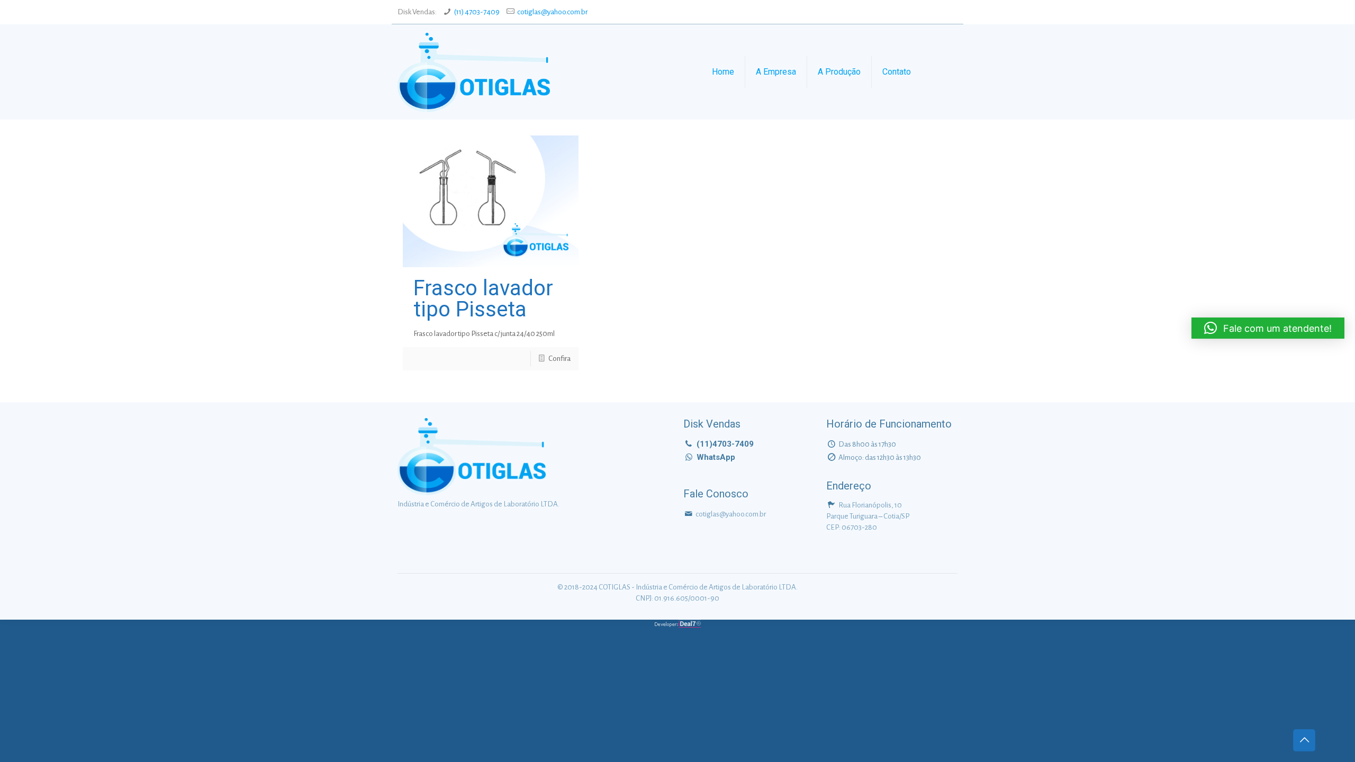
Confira (559, 358)
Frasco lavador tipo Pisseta (483, 299)
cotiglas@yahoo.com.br (552, 12)
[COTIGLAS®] (474, 72)
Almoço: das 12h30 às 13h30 (879, 457)
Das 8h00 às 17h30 (867, 444)
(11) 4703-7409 (477, 12)
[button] (1267, 328)
